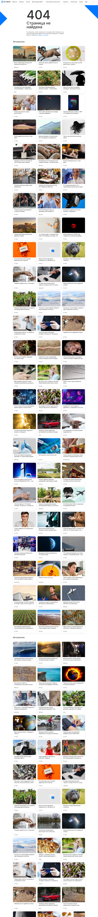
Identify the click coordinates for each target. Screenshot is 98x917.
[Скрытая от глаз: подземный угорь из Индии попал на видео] (49, 351)
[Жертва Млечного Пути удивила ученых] (73, 278)
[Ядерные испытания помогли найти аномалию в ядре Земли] (24, 645)
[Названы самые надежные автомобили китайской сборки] (49, 425)
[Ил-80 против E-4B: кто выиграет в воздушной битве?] (73, 498)
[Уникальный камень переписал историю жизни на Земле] (49, 726)
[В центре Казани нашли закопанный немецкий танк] (49, 775)
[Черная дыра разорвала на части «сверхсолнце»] (24, 694)
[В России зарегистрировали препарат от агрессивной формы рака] (24, 449)
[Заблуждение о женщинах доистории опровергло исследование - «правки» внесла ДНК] (49, 670)
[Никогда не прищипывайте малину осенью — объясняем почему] (49, 81)
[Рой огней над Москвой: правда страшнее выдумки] (49, 106)
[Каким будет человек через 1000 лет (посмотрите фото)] (49, 645)
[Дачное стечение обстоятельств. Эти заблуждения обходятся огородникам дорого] (73, 824)
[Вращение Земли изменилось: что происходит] (49, 547)
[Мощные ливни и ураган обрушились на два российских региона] (49, 800)
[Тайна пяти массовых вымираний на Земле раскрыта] (73, 751)
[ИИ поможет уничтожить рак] (49, 449)
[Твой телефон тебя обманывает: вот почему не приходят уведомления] (73, 572)
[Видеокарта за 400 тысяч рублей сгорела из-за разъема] (49, 694)
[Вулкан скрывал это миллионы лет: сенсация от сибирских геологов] (49, 131)
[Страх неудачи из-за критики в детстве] (24, 523)
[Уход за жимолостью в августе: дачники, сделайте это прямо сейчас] (73, 775)
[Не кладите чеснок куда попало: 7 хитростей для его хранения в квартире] (49, 400)
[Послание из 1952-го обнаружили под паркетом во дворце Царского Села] (24, 751)
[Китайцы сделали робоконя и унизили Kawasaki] (24, 547)
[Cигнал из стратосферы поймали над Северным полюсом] (49, 302)
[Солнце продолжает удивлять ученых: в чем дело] (24, 425)
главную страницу (43, 35)
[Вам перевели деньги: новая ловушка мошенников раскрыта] (24, 376)
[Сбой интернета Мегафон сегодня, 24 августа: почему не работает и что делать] (49, 327)
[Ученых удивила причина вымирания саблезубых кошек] (49, 474)
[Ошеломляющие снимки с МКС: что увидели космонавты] (73, 106)
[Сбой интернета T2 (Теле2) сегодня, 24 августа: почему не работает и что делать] (24, 498)
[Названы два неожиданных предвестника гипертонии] (73, 800)
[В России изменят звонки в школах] (24, 670)
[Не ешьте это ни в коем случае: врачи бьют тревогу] (73, 57)
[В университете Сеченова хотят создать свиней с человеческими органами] (49, 155)
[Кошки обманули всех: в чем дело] (73, 155)
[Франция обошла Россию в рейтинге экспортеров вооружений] (73, 596)
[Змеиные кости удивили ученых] (73, 327)
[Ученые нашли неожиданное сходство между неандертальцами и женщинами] (24, 204)
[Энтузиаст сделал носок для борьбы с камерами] (73, 204)
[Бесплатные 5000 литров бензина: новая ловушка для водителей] (49, 523)
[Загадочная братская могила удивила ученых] (24, 229)
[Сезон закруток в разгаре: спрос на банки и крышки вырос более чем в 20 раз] (73, 449)
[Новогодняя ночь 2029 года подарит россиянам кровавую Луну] (73, 229)
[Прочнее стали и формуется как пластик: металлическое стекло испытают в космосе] (24, 849)
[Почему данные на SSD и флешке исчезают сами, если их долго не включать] (24, 596)
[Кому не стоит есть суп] (49, 572)
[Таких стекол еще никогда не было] (73, 376)
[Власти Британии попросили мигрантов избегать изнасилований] (24, 57)
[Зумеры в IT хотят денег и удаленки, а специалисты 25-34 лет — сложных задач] (73, 400)
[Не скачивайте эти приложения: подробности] (73, 425)
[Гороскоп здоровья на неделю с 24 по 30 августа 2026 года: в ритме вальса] (24, 572)
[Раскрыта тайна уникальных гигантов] (73, 253)
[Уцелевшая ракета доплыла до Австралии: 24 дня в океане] (24, 726)
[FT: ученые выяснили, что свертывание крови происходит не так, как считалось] (73, 180)
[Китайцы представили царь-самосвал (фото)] (24, 824)
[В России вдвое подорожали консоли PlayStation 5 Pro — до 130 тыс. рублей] (24, 474)
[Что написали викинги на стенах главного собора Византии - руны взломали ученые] (73, 547)
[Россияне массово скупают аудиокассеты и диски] (24, 253)
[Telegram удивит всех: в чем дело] (24, 278)
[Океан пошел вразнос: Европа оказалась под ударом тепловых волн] (49, 751)
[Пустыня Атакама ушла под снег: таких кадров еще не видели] (49, 621)
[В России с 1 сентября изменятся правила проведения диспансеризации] (24, 775)
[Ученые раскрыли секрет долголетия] (24, 106)
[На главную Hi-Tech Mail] (6, 2)
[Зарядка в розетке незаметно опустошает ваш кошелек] (24, 155)
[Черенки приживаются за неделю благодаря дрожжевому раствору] (24, 302)
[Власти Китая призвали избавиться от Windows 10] (49, 253)
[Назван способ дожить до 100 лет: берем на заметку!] (49, 180)
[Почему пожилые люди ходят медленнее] (24, 180)
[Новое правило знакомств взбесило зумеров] (49, 824)
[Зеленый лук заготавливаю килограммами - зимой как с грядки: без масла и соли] (24, 81)
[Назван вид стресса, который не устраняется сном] (24, 327)
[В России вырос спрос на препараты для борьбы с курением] (49, 204)
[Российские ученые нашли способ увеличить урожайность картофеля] (24, 621)
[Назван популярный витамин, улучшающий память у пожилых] (49, 498)
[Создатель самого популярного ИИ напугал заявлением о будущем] (49, 596)
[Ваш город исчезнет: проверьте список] (24, 800)
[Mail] (2, 2)
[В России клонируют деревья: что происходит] (24, 351)
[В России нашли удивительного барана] (49, 57)
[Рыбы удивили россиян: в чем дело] (24, 131)
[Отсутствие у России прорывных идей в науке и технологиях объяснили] (24, 400)
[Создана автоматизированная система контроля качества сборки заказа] (73, 474)
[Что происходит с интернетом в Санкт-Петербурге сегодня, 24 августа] (49, 229)
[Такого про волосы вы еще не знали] (73, 131)
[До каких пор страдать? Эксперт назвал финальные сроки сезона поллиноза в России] (49, 376)
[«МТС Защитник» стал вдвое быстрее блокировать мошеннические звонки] (73, 670)
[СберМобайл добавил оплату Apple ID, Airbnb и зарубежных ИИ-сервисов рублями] (73, 645)
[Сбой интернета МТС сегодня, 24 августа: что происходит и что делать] (73, 523)
